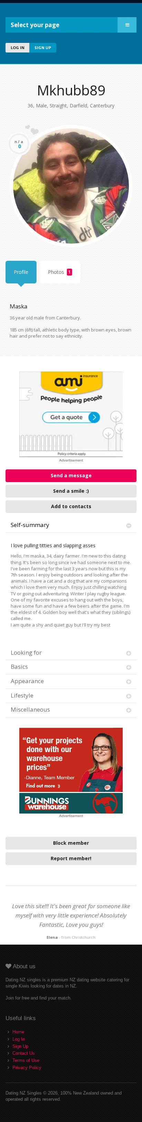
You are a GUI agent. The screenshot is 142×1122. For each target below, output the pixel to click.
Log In (18, 1039)
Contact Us (23, 1053)
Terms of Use (25, 1060)
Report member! (71, 858)
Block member (71, 843)
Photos (59, 272)
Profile (21, 272)
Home (18, 1032)
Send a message (71, 475)
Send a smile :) (71, 491)
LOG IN (17, 47)
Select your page (35, 25)
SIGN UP (42, 47)
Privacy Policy (26, 1067)
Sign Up (20, 1046)
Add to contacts (71, 506)
